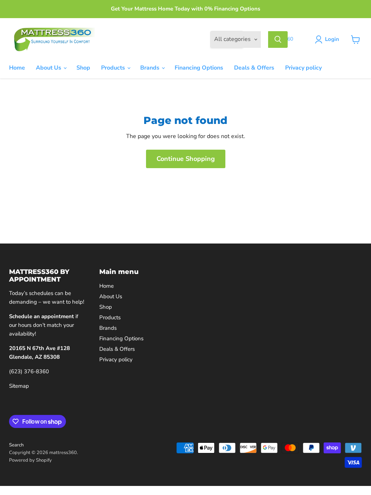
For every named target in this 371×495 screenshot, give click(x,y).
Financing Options (199, 68)
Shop (83, 68)
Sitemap (19, 386)
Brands (150, 68)
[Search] (278, 39)
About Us (49, 68)
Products (113, 68)
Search (16, 445)
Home (17, 68)
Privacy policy (303, 68)
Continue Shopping (186, 158)
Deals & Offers (254, 68)
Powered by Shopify (30, 460)
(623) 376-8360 (29, 371)
